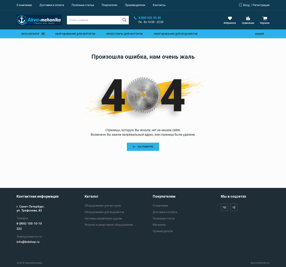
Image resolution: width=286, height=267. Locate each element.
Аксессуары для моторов (124, 33)
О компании (24, 5)
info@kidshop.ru (28, 242)
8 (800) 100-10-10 (29, 223)
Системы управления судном (103, 218)
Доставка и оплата (51, 5)
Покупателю (109, 5)
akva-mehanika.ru (259, 263)
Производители (135, 5)
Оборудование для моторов (75, 33)
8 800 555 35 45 (150, 18)
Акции (259, 33)
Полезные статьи (83, 5)
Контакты (159, 5)
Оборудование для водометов (175, 33)
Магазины (159, 224)
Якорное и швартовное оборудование (109, 224)
